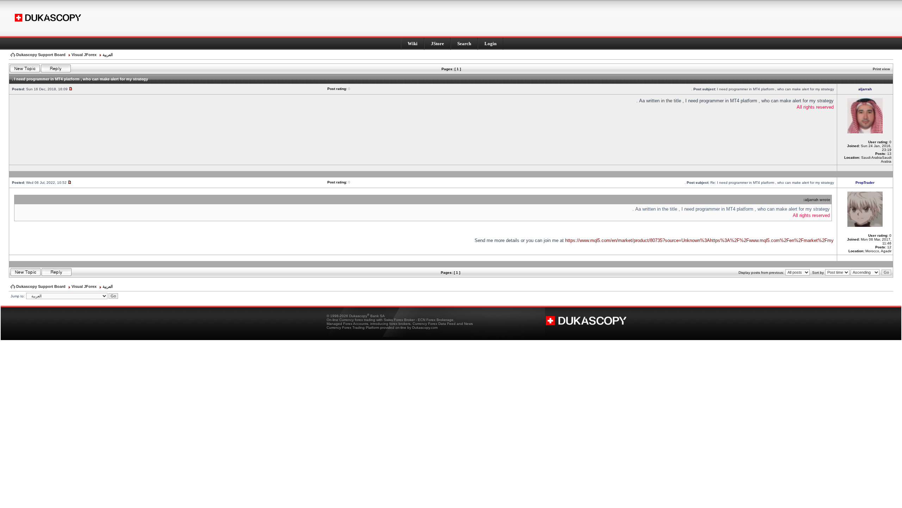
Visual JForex (84, 55)
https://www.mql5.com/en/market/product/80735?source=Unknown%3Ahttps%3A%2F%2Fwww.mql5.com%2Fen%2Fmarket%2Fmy (699, 240)
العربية (108, 55)
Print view (881, 69)
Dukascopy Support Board (41, 55)
